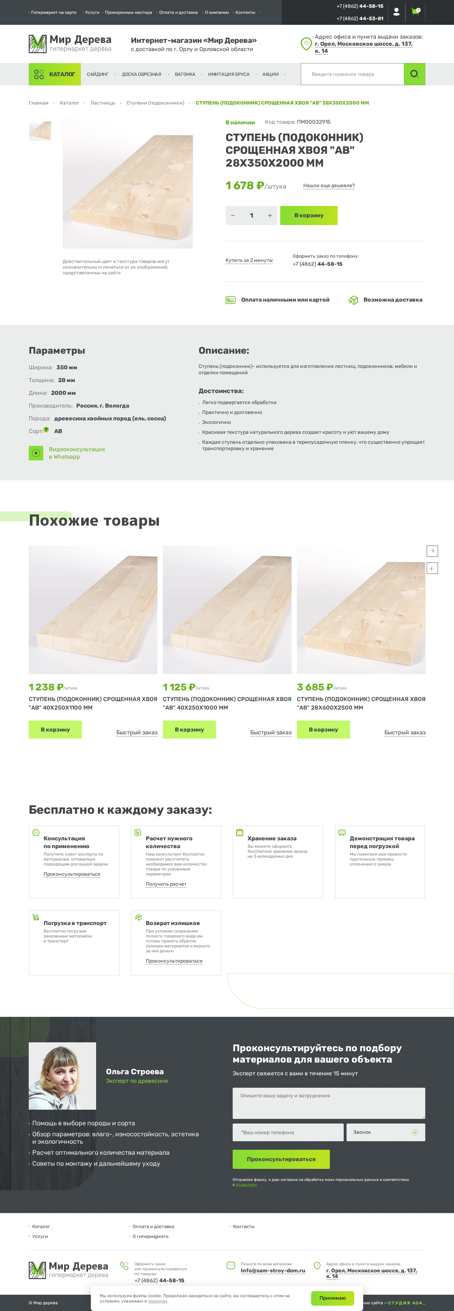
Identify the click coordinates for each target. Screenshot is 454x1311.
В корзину (55, 729)
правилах (157, 1301)
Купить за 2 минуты (249, 260)
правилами (246, 1184)
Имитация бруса (229, 74)
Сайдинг (98, 74)
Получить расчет (166, 884)
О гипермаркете (150, 1236)
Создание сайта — (369, 1302)
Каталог (62, 74)
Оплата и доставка (178, 12)
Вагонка (185, 74)
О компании (217, 12)
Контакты (245, 12)
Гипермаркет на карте (54, 12)
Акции (270, 74)
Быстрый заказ (136, 732)
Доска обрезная (141, 74)
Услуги (92, 12)
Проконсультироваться (72, 874)
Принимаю (333, 1298)
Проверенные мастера (128, 12)
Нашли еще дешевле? (329, 186)
